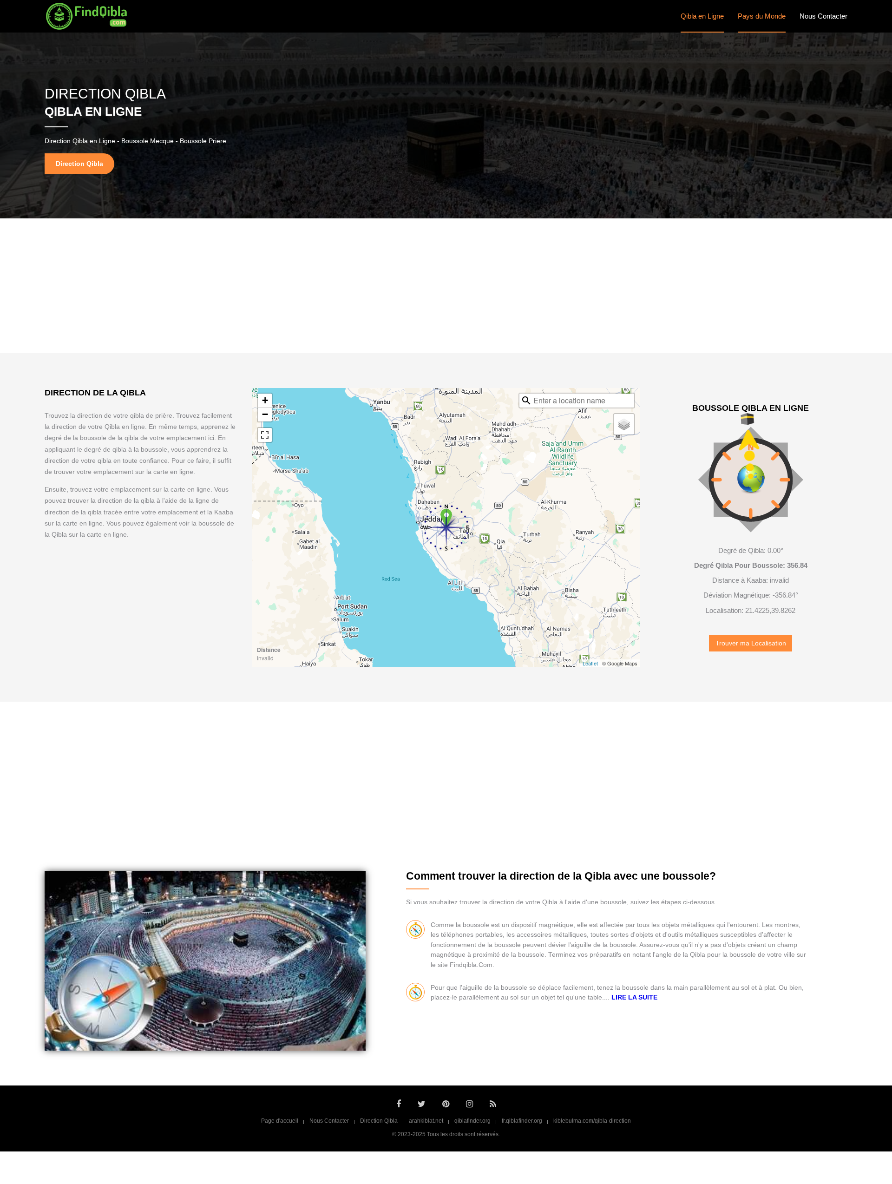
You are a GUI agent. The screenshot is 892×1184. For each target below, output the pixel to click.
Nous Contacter (823, 16)
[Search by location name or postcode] (526, 401)
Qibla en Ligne (702, 16)
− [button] (265, 414)
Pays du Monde (762, 16)
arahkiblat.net (426, 1121)
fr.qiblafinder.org (522, 1121)
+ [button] (265, 400)
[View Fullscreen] (265, 435)
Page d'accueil (279, 1121)
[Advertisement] (446, 286)
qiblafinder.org (472, 1121)
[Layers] (624, 424)
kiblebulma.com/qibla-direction (592, 1121)
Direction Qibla (379, 1121)
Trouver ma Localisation (750, 643)
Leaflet (590, 663)
